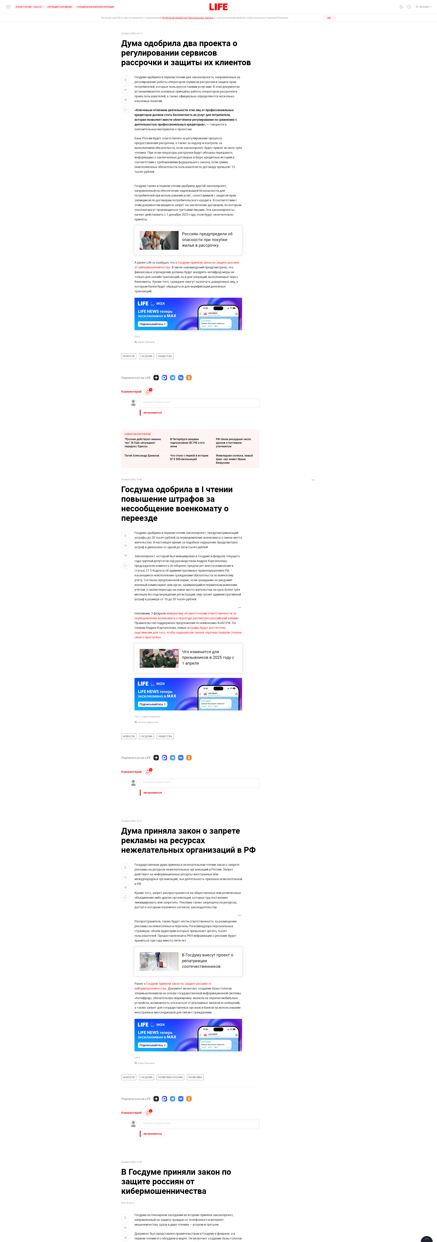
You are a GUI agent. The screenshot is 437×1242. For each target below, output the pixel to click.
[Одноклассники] (189, 377)
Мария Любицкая (146, 342)
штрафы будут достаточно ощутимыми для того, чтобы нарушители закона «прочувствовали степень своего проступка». (188, 632)
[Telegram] (172, 377)
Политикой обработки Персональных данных (187, 17)
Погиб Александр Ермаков (142, 455)
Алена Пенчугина (146, 1063)
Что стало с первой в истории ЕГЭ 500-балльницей (189, 457)
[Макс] (164, 377)
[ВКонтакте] (180, 377)
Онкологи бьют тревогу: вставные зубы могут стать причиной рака (142, 1180)
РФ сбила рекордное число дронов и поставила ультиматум (233, 442)
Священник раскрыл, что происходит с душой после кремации (187, 1180)
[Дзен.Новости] (156, 377)
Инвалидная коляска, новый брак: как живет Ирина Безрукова (234, 459)
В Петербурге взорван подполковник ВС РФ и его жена (187, 442)
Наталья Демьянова (148, 722)
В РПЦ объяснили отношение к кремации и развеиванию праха (236, 1180)
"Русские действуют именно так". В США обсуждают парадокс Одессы (143, 442)
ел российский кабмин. (222, 618)
